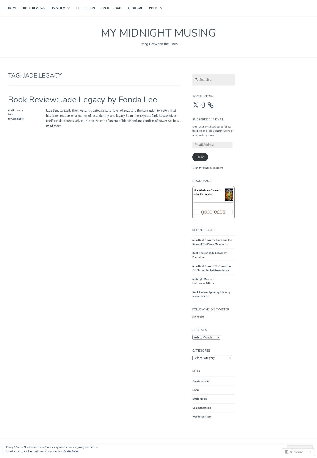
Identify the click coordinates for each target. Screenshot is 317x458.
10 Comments (16, 118)
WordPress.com (201, 416)
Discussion (85, 8)
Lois (10, 114)
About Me (135, 8)
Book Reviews (34, 8)
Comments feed (201, 408)
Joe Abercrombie (204, 194)
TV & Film (58, 8)
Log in (195, 390)
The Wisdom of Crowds (207, 190)
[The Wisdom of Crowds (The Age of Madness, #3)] (229, 200)
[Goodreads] (203, 105)
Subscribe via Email (208, 119)
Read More (53, 126)
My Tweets (198, 316)
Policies (155, 8)
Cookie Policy (70, 451)
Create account (201, 381)
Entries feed (199, 398)
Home (12, 8)
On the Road (111, 8)
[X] (195, 105)
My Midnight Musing (158, 33)
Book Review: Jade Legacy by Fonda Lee (82, 99)
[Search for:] (213, 80)
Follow (200, 157)
